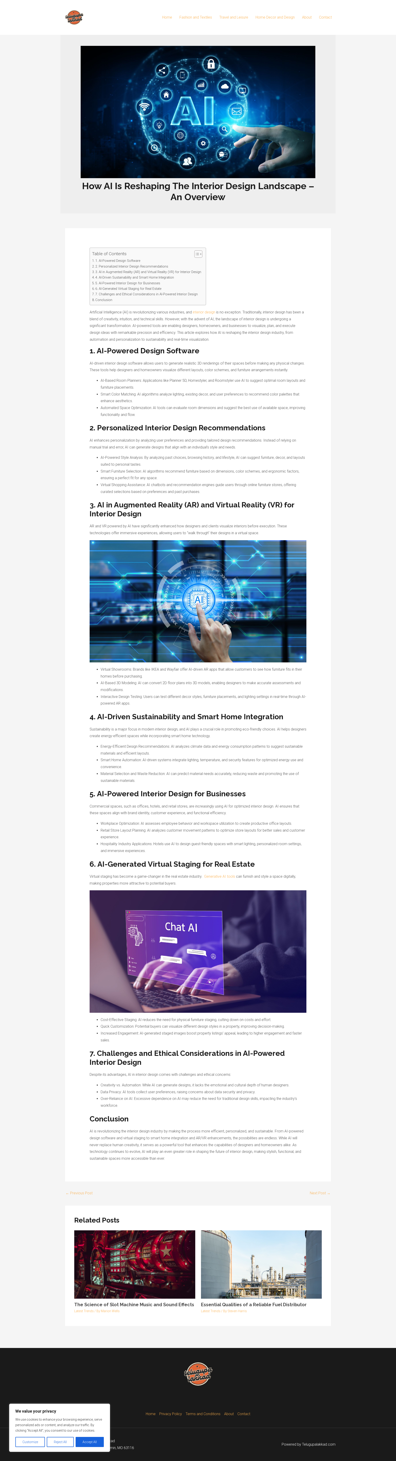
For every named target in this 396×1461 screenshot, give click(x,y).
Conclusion (103, 300)
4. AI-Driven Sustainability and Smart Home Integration (134, 277)
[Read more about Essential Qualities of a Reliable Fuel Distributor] (261, 1264)
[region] (59, 1428)
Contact (325, 17)
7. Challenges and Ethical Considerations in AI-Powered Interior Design (146, 294)
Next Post (320, 1193)
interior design (204, 312)
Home (167, 17)
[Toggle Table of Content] (196, 254)
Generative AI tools (219, 876)
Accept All (89, 1442)
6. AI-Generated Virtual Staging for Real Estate (128, 289)
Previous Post (79, 1193)
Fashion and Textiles (195, 17)
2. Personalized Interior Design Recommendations (131, 266)
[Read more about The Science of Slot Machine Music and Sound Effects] (134, 1264)
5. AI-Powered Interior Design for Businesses (127, 283)
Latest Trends (84, 1311)
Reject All (60, 1442)
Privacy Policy (170, 1414)
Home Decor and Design (275, 17)
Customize (30, 1442)
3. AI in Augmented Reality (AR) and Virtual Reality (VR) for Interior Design (148, 272)
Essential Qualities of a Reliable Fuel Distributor (254, 1304)
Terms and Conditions (203, 1414)
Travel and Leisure (233, 17)
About (307, 17)
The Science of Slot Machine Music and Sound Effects (134, 1304)
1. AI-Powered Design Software (117, 261)
